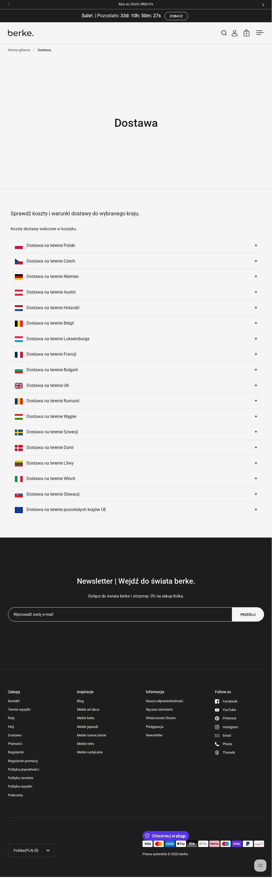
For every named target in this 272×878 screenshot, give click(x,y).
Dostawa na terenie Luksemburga (57, 338)
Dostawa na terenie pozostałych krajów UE (65, 509)
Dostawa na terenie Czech (50, 261)
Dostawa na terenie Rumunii (52, 400)
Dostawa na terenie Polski (50, 245)
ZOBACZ (176, 16)
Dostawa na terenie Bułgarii (51, 369)
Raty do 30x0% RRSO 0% (136, 4)
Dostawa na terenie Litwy (49, 463)
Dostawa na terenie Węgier (50, 416)
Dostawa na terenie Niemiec (52, 276)
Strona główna (19, 50)
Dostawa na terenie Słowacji (52, 494)
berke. (184, 854)
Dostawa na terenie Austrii (50, 292)
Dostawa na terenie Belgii (49, 323)
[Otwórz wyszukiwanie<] (224, 33)
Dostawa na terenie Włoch (50, 478)
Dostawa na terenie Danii (49, 447)
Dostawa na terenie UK (47, 385)
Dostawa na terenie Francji (50, 354)
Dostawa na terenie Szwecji (51, 431)
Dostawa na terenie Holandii (52, 307)
